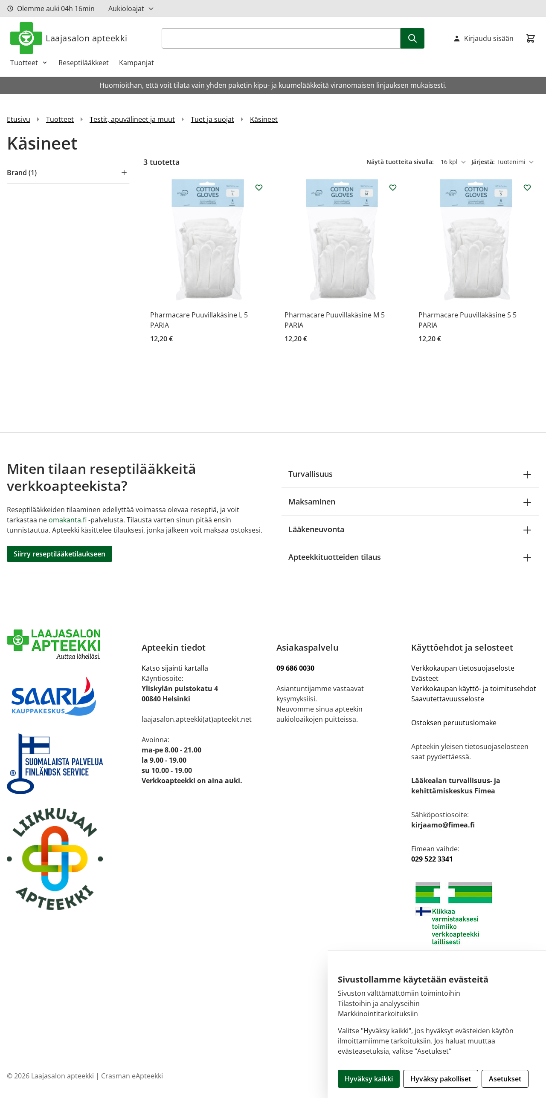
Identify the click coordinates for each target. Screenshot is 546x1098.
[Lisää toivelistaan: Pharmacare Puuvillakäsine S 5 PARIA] (527, 187)
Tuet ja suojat (212, 119)
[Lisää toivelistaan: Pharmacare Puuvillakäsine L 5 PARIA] (258, 187)
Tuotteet (24, 62)
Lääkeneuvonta (316, 529)
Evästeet (425, 678)
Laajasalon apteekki (87, 38)
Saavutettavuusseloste (447, 698)
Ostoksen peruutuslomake (454, 722)
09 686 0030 (295, 668)
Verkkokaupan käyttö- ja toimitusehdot (474, 688)
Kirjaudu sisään (489, 38)
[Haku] (412, 38)
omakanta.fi (68, 520)
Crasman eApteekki (132, 1076)
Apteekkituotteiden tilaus (334, 557)
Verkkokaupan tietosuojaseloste (462, 668)
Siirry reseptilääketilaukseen (59, 554)
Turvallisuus (310, 474)
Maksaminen (311, 501)
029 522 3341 (432, 859)
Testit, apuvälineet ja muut (132, 119)
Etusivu (18, 119)
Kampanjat (136, 62)
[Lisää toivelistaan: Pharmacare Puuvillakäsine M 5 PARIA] (392, 187)
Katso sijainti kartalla (175, 668)
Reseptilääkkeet (83, 62)
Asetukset (505, 1079)
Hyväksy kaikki (369, 1079)
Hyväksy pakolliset (440, 1079)
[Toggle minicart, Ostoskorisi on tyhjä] (530, 38)
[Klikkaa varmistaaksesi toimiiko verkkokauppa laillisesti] (475, 913)
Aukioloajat (126, 8)
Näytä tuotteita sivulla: (401, 162)
